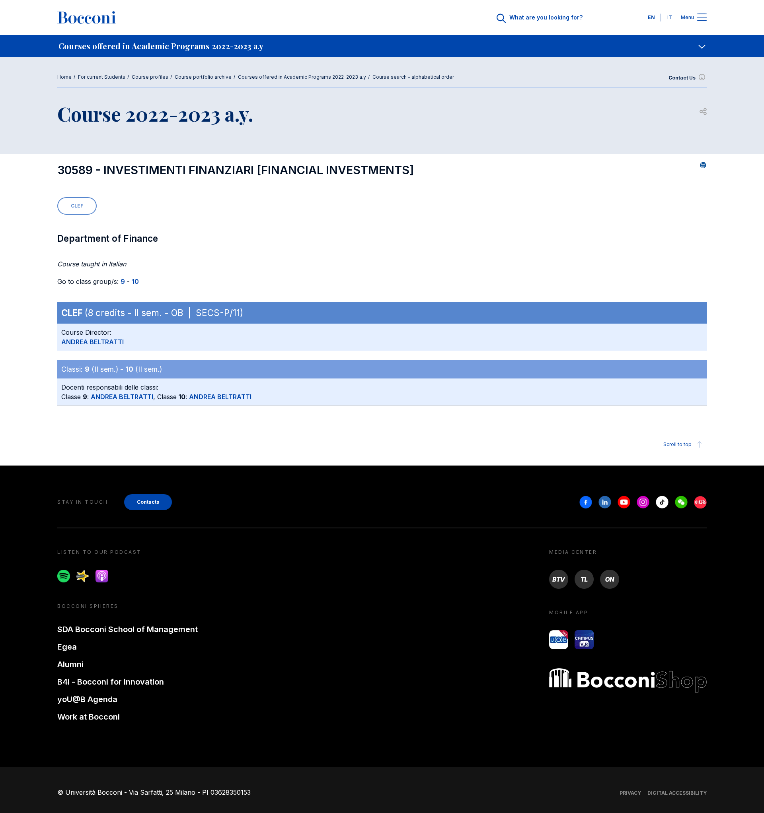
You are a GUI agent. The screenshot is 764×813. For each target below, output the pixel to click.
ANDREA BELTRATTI (92, 342)
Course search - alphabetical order (413, 77)
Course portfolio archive (203, 77)
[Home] (86, 17)
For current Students (101, 77)
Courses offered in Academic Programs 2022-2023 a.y (302, 77)
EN (651, 17)
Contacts (148, 502)
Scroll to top (677, 444)
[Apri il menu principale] (702, 17)
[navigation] (382, 46)
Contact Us (682, 78)
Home (64, 77)
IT (669, 17)
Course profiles (150, 77)
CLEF (77, 206)
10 (135, 281)
